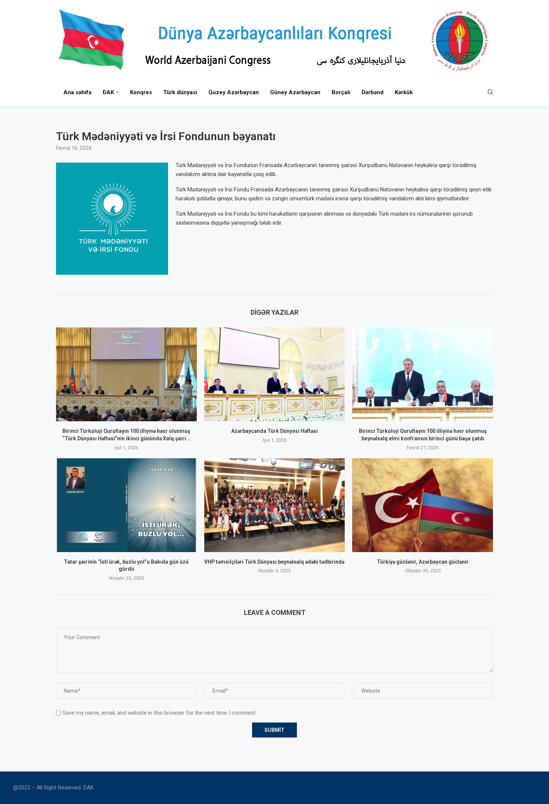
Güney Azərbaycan (295, 92)
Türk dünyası (180, 92)
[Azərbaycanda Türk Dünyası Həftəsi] (274, 374)
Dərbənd (373, 92)
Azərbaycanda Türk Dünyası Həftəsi (274, 431)
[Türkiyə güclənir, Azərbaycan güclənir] (422, 505)
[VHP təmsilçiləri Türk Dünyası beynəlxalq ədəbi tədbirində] (274, 505)
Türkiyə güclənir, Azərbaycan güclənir (423, 562)
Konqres (141, 92)
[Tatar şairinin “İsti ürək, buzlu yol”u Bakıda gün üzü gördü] (126, 505)
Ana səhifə (77, 92)
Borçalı (341, 92)
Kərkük (404, 92)
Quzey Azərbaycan (233, 92)
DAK (108, 92)
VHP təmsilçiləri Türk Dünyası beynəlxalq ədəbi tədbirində (274, 562)
